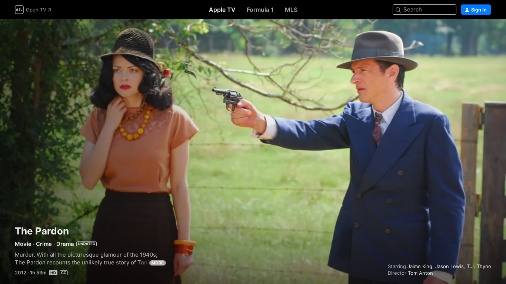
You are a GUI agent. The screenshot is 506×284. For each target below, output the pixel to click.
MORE (158, 263)
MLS (291, 9)
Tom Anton (420, 273)
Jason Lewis (449, 266)
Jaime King (419, 266)
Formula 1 (260, 9)
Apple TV (222, 9)
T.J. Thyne (479, 266)
